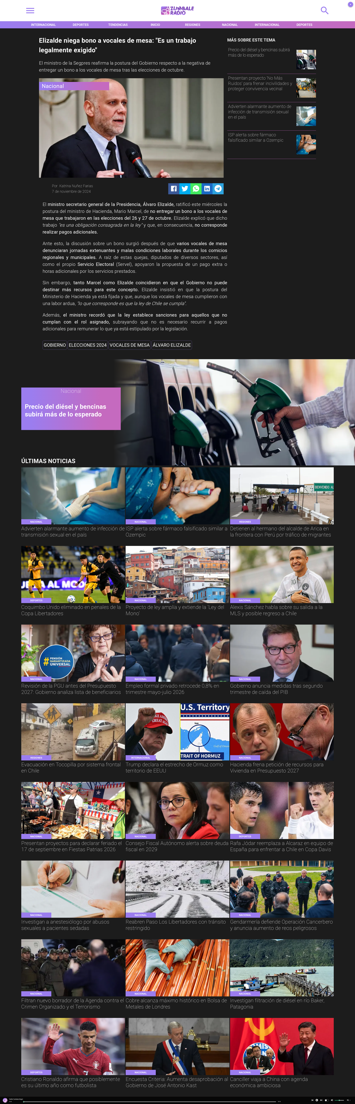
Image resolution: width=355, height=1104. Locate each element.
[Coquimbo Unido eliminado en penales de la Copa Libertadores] (73, 602)
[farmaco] (306, 154)
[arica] (282, 524)
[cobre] (177, 996)
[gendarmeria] (282, 917)
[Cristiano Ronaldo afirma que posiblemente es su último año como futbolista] (73, 1074)
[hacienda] (282, 760)
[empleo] (177, 681)
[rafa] (282, 838)
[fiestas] (73, 838)
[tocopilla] (73, 760)
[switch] (327, 1100)
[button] (55, 345)
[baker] (282, 996)
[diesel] (306, 68)
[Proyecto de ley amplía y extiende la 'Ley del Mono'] (177, 602)
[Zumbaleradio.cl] (325, 16)
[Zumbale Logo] (177, 16)
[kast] (177, 1074)
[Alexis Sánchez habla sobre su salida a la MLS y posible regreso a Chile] (282, 602)
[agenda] (73, 996)
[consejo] (177, 838)
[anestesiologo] (73, 917)
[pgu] (73, 681)
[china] (282, 1074)
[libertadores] (177, 917)
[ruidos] (306, 97)
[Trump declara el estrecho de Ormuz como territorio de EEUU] (177, 760)
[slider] (23, 1101)
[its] (306, 125)
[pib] (282, 681)
